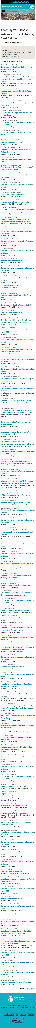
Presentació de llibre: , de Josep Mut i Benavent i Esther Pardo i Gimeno (17, 79)
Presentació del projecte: (16, 805)
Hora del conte (6, 915)
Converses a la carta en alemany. (17, 123)
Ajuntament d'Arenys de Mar (12, 7)
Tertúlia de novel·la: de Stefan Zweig (17, 370)
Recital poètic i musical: (18, 511)
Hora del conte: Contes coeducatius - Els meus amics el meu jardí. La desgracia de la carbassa (17, 532)
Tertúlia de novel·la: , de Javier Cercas (18, 716)
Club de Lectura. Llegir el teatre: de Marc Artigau (16, 113)
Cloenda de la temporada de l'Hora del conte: (17, 462)
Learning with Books (9, 287)
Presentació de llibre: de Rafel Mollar (17, 648)
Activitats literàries (12, 56)
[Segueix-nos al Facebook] (12, 2)
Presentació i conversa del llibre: (17, 695)
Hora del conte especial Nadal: (16, 92)
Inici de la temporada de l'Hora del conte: (16, 350)
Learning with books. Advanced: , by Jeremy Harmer (16, 628)
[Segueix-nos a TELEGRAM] (24, 2)
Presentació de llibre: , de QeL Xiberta (17, 389)
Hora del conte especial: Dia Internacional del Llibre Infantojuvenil (17, 748)
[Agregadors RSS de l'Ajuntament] (27, 2)
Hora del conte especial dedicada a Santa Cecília (16, 160)
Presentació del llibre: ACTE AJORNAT (18, 104)
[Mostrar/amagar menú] (3, 11)
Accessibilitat (9, 1015)
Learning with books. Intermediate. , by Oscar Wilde (16, 433)
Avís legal (14, 1013)
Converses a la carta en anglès (12, 194)
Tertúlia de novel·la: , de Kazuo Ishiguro (16, 423)
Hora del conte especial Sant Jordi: (18, 638)
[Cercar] (33, 2)
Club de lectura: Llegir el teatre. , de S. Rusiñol (16, 321)
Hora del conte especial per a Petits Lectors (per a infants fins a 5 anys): (17, 706)
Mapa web (23, 1015)
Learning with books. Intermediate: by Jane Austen (18, 833)
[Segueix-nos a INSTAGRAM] (21, 2)
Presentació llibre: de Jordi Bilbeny (18, 942)
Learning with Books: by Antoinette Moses (16, 150)
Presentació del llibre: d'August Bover (17, 168)
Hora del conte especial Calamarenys (15, 312)
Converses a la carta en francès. (17, 133)
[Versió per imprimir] (34, 989)
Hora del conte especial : (15, 502)
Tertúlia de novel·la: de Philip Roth (16, 305)
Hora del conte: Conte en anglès (17, 585)
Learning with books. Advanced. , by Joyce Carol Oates (16, 401)
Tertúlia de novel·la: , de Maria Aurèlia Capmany (17, 68)
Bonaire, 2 (11, 50)
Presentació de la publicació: (16, 411)
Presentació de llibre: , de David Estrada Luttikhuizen (17, 442)
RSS (17, 1015)
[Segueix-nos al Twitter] (15, 2)
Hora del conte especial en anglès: (17, 296)
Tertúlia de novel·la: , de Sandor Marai (17, 922)
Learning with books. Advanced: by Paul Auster (17, 880)
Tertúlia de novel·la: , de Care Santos (17, 564)
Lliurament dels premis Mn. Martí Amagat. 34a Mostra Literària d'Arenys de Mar (17, 482)
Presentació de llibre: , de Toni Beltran (17, 379)
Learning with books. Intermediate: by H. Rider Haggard (16, 932)
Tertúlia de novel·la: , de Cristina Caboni (17, 823)
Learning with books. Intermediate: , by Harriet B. (16, 685)
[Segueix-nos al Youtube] (18, 2)
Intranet (6, 1013)
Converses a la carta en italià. (17, 251)
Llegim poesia (6, 793)
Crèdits (31, 1015)
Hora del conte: (11, 142)
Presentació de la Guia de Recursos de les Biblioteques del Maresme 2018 (17, 593)
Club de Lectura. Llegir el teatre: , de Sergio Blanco (17, 210)
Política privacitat (26, 1013)
